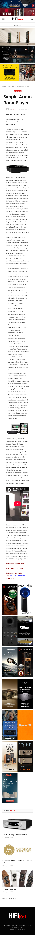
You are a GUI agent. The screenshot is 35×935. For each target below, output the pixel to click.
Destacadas (17, 91)
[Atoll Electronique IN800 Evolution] (17, 823)
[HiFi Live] (17, 19)
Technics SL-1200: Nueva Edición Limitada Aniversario (17, 862)
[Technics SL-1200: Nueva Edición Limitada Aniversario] (17, 849)
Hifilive (14, 109)
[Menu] (3, 19)
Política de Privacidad (17, 925)
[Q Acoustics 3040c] (17, 878)
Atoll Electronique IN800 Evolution (14, 835)
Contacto (20, 927)
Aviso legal (7, 925)
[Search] (32, 19)
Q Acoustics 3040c (9, 889)
